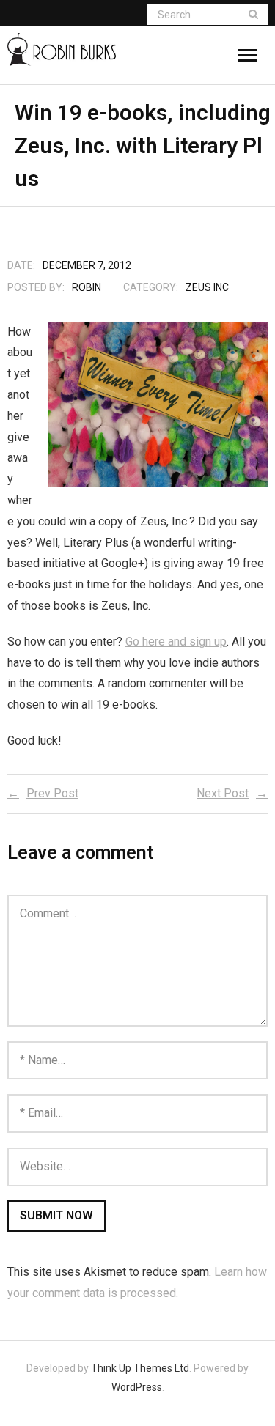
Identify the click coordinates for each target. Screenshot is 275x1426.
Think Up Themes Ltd (140, 1368)
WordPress (136, 1387)
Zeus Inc (207, 287)
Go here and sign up (176, 642)
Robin (86, 287)
